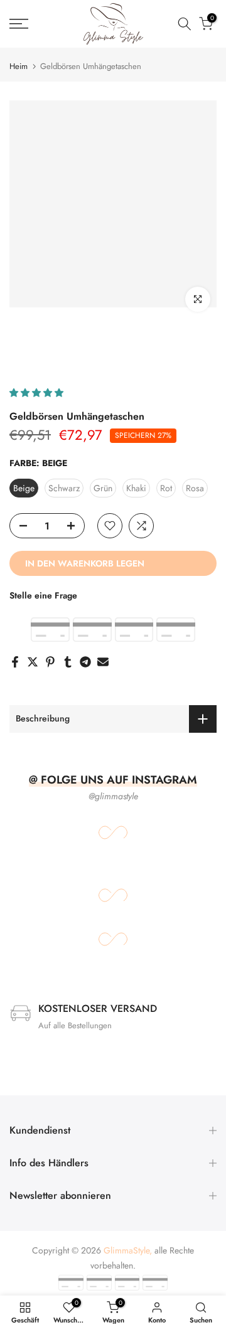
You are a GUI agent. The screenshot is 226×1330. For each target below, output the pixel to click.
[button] (37, 392)
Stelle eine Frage (43, 595)
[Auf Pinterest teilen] (50, 662)
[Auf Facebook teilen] (15, 662)
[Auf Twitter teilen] (32, 662)
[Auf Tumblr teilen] (67, 662)
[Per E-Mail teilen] (103, 662)
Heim (18, 66)
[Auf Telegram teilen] (85, 662)
